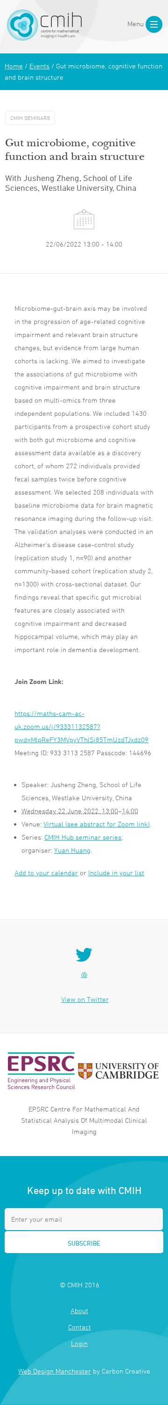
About (79, 1311)
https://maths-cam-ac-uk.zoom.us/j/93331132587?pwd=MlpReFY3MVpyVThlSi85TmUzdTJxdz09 (81, 726)
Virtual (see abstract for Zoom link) (96, 824)
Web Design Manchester (54, 1371)
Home (14, 66)
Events (39, 66)
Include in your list (116, 873)
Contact (79, 1327)
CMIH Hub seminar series (82, 837)
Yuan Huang (72, 850)
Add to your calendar (46, 873)
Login (79, 1343)
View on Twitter (85, 999)
